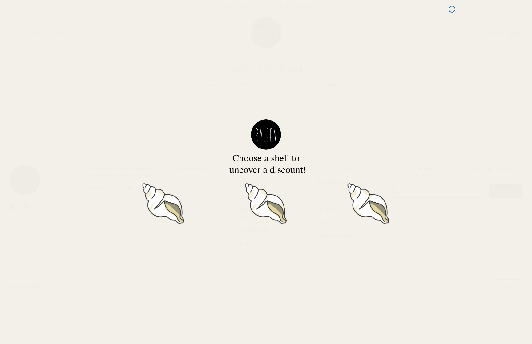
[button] (163, 202)
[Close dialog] (452, 9)
